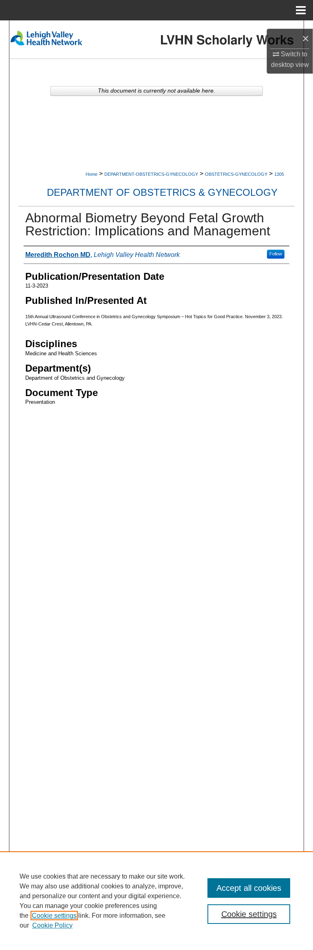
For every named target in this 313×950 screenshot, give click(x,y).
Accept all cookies (248, 888)
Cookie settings (54, 915)
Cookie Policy (52, 925)
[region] (156, 900)
